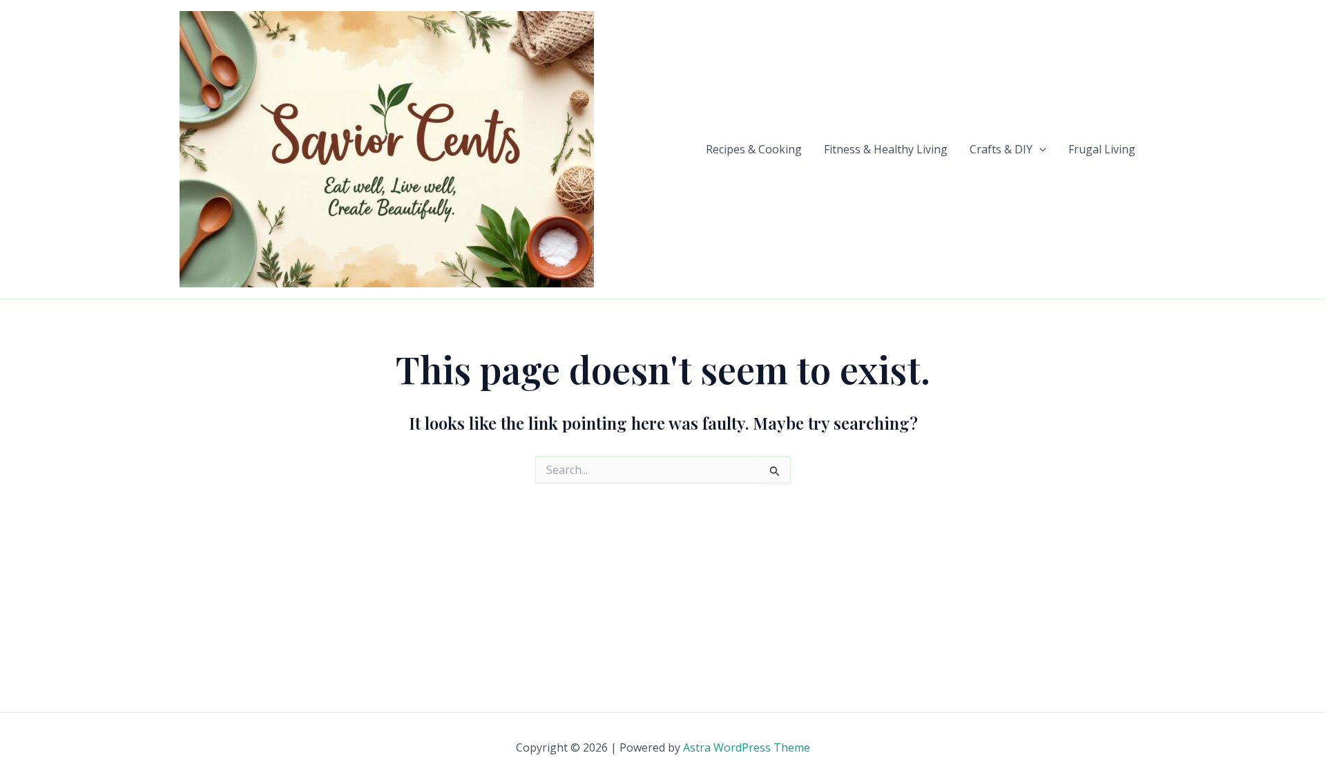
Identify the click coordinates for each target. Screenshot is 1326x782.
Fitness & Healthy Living (886, 149)
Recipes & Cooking (754, 149)
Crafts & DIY (1001, 149)
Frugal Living (1101, 149)
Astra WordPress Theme (746, 747)
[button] (1039, 149)
